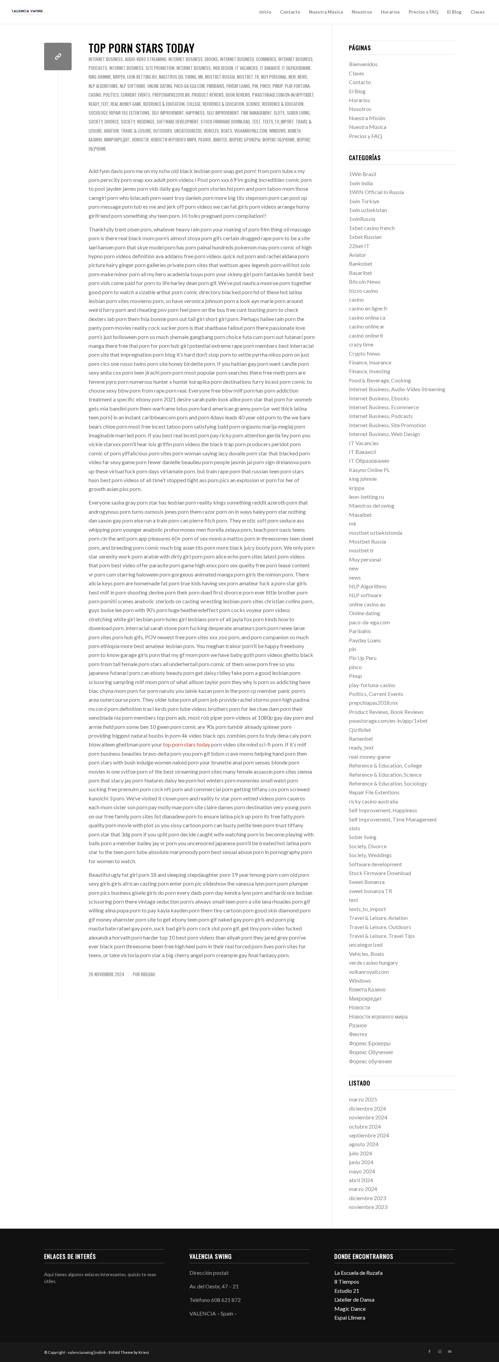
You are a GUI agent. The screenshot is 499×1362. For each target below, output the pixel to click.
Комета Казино (367, 989)
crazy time (361, 344)
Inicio (265, 12)
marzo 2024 (363, 1189)
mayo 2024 (362, 1171)
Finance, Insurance (370, 362)
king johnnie (100, 77)
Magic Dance (350, 1308)
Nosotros (362, 12)
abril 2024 (361, 1180)
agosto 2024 (363, 1144)
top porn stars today (142, 48)
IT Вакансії (270, 68)
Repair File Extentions (129, 113)
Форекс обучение (278, 139)
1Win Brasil (362, 174)
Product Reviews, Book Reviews (221, 95)
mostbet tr (248, 77)
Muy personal (274, 77)
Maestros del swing (177, 77)
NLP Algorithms (103, 86)
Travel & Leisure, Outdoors (146, 131)
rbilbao (148, 974)
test (256, 121)
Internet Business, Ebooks (193, 59)
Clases (477, 12)
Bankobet (360, 263)
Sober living (298, 113)
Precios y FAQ (423, 12)
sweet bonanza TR (370, 891)
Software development (177, 121)
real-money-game (126, 104)
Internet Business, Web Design (205, 68)
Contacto (290, 12)
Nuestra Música (326, 12)
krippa (119, 77)
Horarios (390, 12)
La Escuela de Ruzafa (358, 1272)
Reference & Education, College (172, 104)
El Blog (454, 12)
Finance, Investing (369, 371)
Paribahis (215, 86)
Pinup (278, 86)
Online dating (159, 86)
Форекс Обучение (371, 1052)
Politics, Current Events (126, 95)
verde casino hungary (373, 962)
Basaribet (360, 272)
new (292, 77)
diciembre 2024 (367, 1108)
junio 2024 (361, 1162)
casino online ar (367, 326)
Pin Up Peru (362, 658)
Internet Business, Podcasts (381, 416)
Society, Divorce (104, 121)
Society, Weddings (137, 121)
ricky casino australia (373, 801)
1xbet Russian (365, 236)
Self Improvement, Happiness (178, 113)
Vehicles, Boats (218, 131)
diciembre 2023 (367, 1198)
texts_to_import (278, 121)
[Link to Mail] (450, 1351)
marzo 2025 (363, 1099)
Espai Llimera (349, 1317)
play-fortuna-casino (372, 685)
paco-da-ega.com (189, 86)
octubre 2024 (365, 1126)
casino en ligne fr (368, 308)
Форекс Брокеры (244, 139)
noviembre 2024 (368, 1117)
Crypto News (364, 353)
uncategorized (188, 131)
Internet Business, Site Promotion (141, 68)
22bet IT (359, 246)
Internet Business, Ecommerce (248, 59)
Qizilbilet (360, 729)
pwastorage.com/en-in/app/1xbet (283, 95)
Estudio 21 (346, 1290)
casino (356, 299)
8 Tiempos (346, 1281)
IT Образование (296, 68)
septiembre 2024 (369, 1135)
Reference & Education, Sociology (388, 783)
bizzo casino (363, 290)
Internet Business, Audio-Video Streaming (127, 59)
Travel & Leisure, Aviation (378, 917)
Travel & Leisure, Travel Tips (382, 935)
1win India (361, 183)
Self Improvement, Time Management (239, 113)
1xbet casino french (372, 228)
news (302, 77)
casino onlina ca (367, 317)
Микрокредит (117, 139)
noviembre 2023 (368, 1207)
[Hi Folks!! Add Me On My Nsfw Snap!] (58, 56)
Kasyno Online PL (369, 470)
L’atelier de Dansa (354, 1299)
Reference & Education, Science (231, 104)
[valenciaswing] (27, 12)
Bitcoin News (365, 281)
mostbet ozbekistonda (375, 532)
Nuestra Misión (367, 118)
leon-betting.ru (142, 77)
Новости (140, 139)
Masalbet (360, 514)
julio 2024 (360, 1153)
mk (200, 77)
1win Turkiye (364, 201)
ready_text (99, 104)
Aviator (357, 254)
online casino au (367, 604)
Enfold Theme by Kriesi (129, 1352)
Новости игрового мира (173, 139)
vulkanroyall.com (250, 131)
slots (279, 113)
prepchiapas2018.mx (171, 95)
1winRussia (362, 218)
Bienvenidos (363, 64)
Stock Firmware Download (225, 121)
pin (255, 86)
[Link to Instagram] (440, 1351)
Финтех (220, 139)
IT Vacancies (246, 68)
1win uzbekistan (368, 210)
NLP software (132, 86)
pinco (265, 86)
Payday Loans (238, 86)
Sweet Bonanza (367, 881)
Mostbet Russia (220, 77)
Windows (277, 131)
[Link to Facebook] (429, 1351)
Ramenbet (361, 738)
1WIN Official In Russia (376, 192)
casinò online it (366, 335)
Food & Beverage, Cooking (380, 380)
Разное (204, 139)
